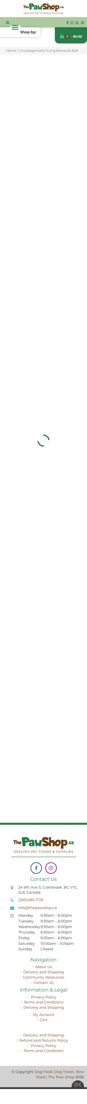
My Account (43, 1015)
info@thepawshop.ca (37, 908)
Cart (43, 1020)
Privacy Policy (43, 997)
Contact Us (44, 982)
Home (11, 51)
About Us (43, 967)
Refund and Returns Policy (43, 1040)
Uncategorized (31, 51)
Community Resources (43, 977)
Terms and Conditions (44, 1002)
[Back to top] (80, 1084)
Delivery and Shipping (43, 972)
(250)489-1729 (30, 900)
